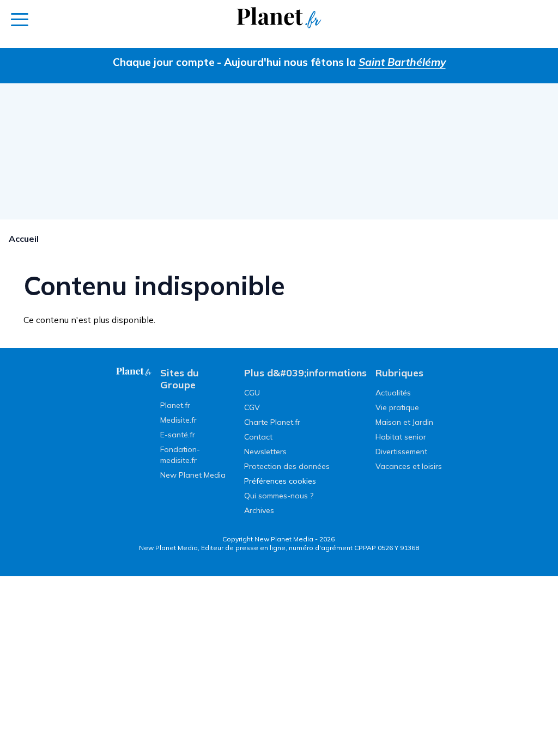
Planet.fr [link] (175, 405)
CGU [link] (252, 393)
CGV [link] (252, 407)
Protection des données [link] (287, 466)
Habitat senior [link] (400, 437)
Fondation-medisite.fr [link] (180, 454)
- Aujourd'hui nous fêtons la (331, 62)
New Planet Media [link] (193, 475)
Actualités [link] (393, 393)
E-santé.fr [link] (177, 435)
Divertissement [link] (401, 451)
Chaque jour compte (164, 62)
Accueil (24, 238)
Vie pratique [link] (397, 407)
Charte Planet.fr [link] (272, 422)
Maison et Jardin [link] (404, 422)
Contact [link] (258, 437)
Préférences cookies (280, 481)
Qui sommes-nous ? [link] (278, 496)
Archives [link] (259, 510)
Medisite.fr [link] (178, 420)
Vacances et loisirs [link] (408, 466)
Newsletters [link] (265, 451)
